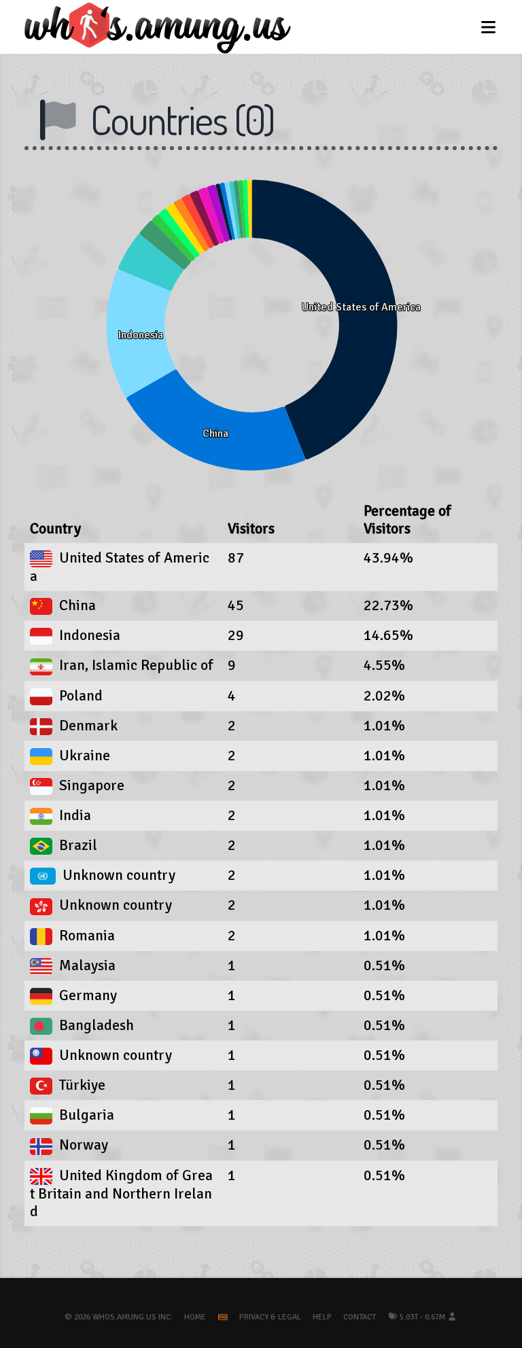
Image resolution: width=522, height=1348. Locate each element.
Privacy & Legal (270, 1317)
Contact (359, 1317)
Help (322, 1317)
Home (195, 1317)
